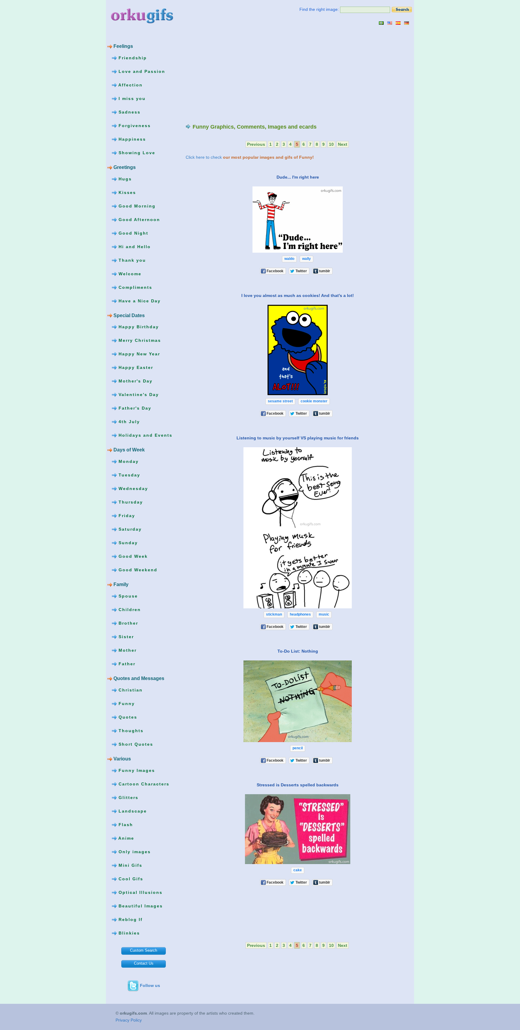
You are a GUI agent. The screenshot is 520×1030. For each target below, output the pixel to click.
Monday (128, 461)
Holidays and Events (144, 435)
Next (342, 144)
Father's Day (134, 408)
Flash (125, 824)
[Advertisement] (236, 74)
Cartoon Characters (143, 783)
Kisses (126, 192)
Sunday (127, 542)
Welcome (129, 273)
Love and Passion (141, 71)
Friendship (132, 57)
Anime (125, 837)
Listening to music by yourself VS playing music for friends (298, 437)
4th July (128, 421)
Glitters (127, 797)
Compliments (134, 287)
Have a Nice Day (139, 300)
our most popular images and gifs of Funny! (268, 157)
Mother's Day (135, 381)
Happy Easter (135, 367)
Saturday (129, 529)
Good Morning (136, 205)
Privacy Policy (129, 1020)
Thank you (131, 260)
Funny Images (136, 770)
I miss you (131, 98)
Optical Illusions (139, 892)
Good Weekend (137, 569)
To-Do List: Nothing (297, 651)
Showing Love (136, 152)
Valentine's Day (138, 394)
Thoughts (130, 730)
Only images (134, 851)
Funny (126, 703)
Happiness (131, 139)
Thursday (130, 502)
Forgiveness (134, 125)
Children (129, 609)
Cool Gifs (130, 878)
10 (331, 144)
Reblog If (130, 919)
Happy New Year (138, 353)
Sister (125, 636)
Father (126, 663)
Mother (127, 650)
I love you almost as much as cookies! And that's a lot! (297, 295)
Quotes (127, 716)
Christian (130, 689)
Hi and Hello (134, 246)
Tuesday (128, 475)
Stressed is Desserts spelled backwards (298, 784)
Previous (256, 144)
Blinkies (128, 932)
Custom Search (143, 950)
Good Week (132, 556)
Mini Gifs (129, 865)
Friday (126, 515)
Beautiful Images (140, 905)
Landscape (132, 810)
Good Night (132, 232)
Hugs (124, 178)
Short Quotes (135, 743)
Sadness (129, 112)
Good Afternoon (138, 219)
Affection (130, 85)
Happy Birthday (138, 326)
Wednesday (132, 488)
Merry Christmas (139, 340)
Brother (127, 623)
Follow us (150, 985)
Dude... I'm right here (298, 177)
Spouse (127, 596)
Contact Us (143, 963)
